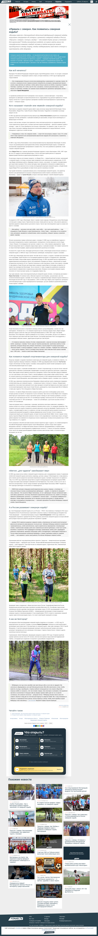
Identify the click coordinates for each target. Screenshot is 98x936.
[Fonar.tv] (6, 1)
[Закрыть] (69, 24)
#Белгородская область (31, 718)
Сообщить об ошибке (35, 921)
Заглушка (47, 921)
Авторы (46, 919)
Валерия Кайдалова (64, 705)
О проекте (47, 916)
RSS (30, 916)
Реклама (61, 919)
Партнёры (62, 916)
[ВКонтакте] (34, 726)
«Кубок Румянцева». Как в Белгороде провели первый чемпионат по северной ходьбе (31, 713)
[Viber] (43, 726)
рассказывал (32, 700)
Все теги (31, 919)
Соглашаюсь (49, 932)
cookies (41, 925)
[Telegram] (39, 726)
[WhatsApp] (38, 726)
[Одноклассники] (41, 726)
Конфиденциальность (65, 921)
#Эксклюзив (54, 718)
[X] (36, 726)
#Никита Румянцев (44, 718)
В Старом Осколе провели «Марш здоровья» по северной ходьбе (26, 715)
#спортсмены (13, 718)
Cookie (18, 928)
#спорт (21, 718)
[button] (67, 642)
